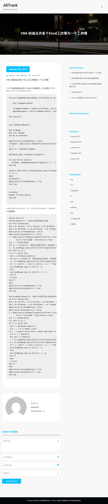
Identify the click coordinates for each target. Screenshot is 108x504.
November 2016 (76, 142)
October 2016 (75, 148)
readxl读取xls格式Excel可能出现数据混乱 (85, 78)
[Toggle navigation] (102, 7)
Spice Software (62, 500)
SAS (72, 202)
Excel (34, 76)
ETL (72, 185)
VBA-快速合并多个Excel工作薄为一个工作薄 (86, 73)
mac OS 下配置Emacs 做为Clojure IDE (84, 98)
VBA (38, 76)
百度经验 (11, 211)
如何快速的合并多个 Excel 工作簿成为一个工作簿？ (30, 88)
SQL (72, 213)
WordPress (45, 500)
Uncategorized (75, 219)
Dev (72, 179)
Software (23, 76)
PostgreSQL (74, 191)
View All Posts (36, 411)
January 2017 (75, 136)
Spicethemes (76, 500)
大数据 (73, 224)
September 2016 (76, 153)
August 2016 (75, 159)
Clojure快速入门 (76, 92)
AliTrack (10, 5)
